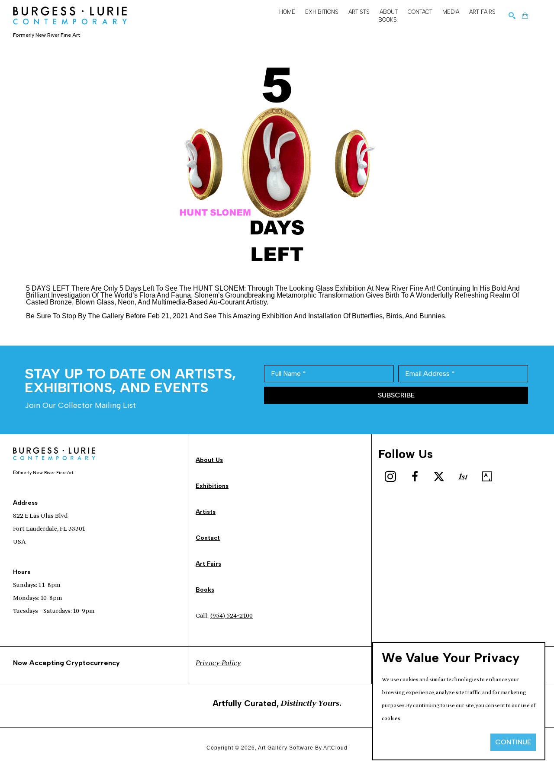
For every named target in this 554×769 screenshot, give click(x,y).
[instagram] (390, 476)
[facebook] (414, 476)
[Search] (512, 15)
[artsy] (487, 476)
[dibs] (463, 476)
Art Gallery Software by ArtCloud (303, 748)
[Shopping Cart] (525, 15)
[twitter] (438, 476)
